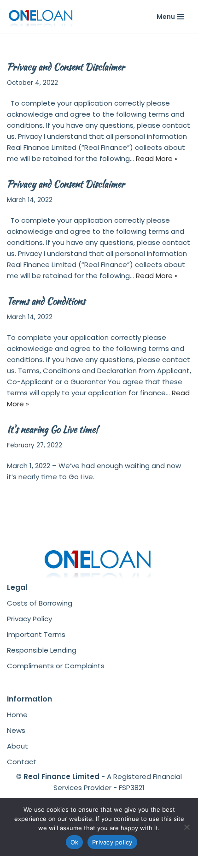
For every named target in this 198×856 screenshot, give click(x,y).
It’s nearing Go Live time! (52, 429)
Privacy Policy (29, 619)
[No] (186, 827)
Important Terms (36, 634)
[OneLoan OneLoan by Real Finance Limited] (41, 16)
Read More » (157, 158)
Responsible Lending (41, 650)
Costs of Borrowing (39, 603)
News (16, 730)
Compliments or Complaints (56, 666)
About (17, 746)
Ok (74, 842)
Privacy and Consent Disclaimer (66, 66)
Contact (21, 762)
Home (17, 714)
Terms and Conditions (46, 301)
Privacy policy (112, 842)
